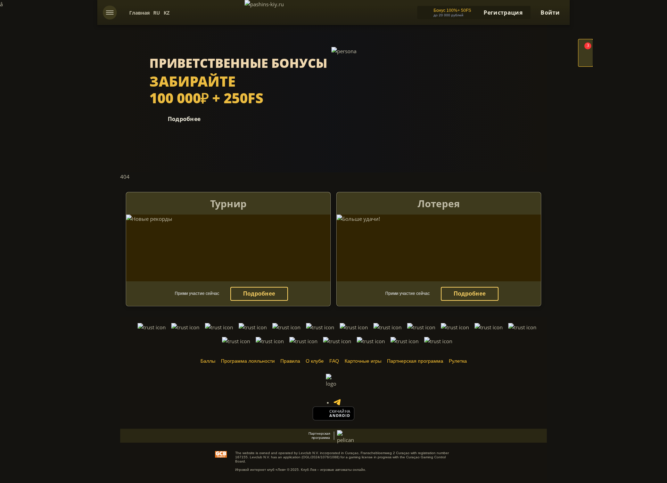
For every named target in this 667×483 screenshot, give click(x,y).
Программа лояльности (248, 361)
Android (340, 415)
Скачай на (339, 411)
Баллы (207, 361)
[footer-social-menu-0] (337, 402)
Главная (139, 12)
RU (156, 12)
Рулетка (458, 361)
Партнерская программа (415, 361)
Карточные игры (363, 361)
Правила (290, 361)
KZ (167, 12)
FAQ (334, 361)
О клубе (315, 361)
